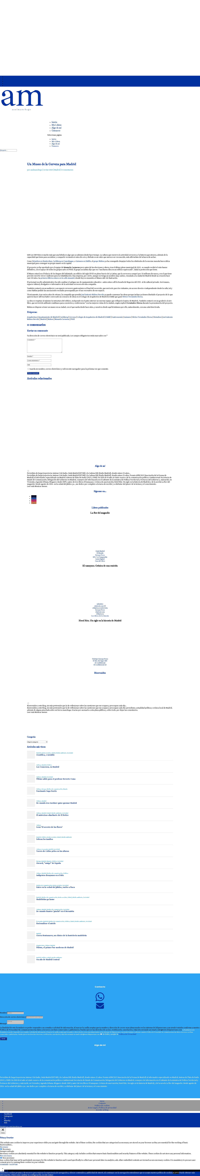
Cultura (38, 765)
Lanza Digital (100, 559)
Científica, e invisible (45, 755)
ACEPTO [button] (176, 1173)
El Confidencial (100, 663)
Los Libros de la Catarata (100, 616)
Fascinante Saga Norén (46, 791)
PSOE (73, 319)
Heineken (157, 317)
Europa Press (100, 555)
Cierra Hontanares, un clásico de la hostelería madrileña (61, 936)
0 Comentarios (67, 170)
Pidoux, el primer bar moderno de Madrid (55, 947)
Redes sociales (46, 753)
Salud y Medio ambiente (59, 753)
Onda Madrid (100, 551)
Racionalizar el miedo (46, 923)
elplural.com (100, 612)
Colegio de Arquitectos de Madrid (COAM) (94, 317)
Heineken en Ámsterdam (42, 261)
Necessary (6, 1149)
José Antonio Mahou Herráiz (92, 295)
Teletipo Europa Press (100, 659)
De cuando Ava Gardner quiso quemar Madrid (56, 803)
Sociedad (70, 753)
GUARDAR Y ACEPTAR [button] (9, 1164)
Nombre (3, 1013)
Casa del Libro (100, 561)
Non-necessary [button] (6, 1156)
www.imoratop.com (15, 1126)
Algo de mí (56, 144)
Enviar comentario (33, 373)
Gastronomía (117, 317)
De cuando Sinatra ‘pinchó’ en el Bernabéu (55, 911)
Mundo (65, 789)
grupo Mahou (99, 261)
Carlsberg (64, 317)
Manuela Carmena (62, 319)
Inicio (54, 139)
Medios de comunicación (54, 789)
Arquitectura (32, 317)
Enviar (3, 1039)
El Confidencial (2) (100, 665)
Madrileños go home (45, 899)
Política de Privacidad (127, 1034)
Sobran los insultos (44, 839)
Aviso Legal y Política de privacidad (102, 1108)
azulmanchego (36, 170)
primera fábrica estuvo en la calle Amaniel (57, 278)
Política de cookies (102, 1105)
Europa (44, 789)
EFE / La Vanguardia (100, 557)
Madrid (57, 170)
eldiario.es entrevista (100, 608)
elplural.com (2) (100, 606)
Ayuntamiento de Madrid (49, 317)
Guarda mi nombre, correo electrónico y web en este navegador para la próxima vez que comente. (69, 369)
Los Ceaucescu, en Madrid (47, 767)
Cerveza (72, 317)
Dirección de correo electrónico (13, 1017)
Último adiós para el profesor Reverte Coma (55, 779)
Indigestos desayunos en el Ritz (50, 875)
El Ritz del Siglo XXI (100, 661)
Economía (45, 849)
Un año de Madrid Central (47, 960)
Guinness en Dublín (83, 261)
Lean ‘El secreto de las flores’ (49, 827)
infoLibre (100, 604)
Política (49, 765)
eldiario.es (100, 614)
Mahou (50, 319)
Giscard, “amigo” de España (48, 863)
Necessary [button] (4, 1147)
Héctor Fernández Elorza (133, 297)
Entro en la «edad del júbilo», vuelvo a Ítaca (55, 887)
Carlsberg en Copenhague (63, 261)
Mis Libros (56, 141)
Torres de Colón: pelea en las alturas (52, 851)
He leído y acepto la (119, 1034)
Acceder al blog (102, 1110)
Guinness (127, 317)
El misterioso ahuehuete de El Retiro (52, 815)
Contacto (56, 130)
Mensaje (3, 1024)
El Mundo (100, 553)
